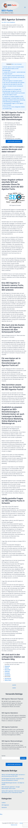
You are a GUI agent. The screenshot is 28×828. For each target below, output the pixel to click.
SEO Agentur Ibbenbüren (10, 713)
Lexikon (4, 802)
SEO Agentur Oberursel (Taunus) (12, 699)
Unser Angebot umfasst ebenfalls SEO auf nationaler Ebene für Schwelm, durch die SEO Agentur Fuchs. (13, 77)
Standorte (4, 807)
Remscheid (7, 669)
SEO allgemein (5, 805)
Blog (1, 814)
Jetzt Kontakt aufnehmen (14, 141)
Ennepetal (7, 673)
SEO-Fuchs (7, 10)
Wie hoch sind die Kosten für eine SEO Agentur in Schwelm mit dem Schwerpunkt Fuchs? (12, 86)
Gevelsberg (7, 675)
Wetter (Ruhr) (8, 680)
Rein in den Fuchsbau (16, 64)
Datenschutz (14, 825)
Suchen (3, 755)
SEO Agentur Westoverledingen (12, 741)
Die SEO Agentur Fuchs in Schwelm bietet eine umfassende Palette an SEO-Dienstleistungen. (13, 68)
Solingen (7, 668)
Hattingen (7, 671)
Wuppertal (7, 666)
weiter (14, 687)
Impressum (22, 823)
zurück (14, 685)
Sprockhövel (8, 678)
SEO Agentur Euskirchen (10, 727)
